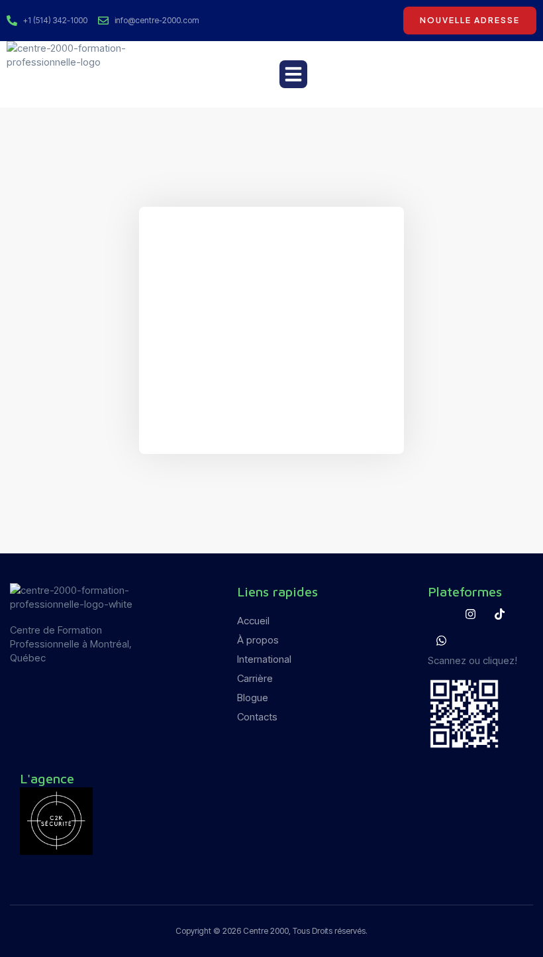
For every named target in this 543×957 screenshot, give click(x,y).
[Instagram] (470, 614)
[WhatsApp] (441, 640)
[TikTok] (499, 614)
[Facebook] (441, 614)
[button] (293, 74)
